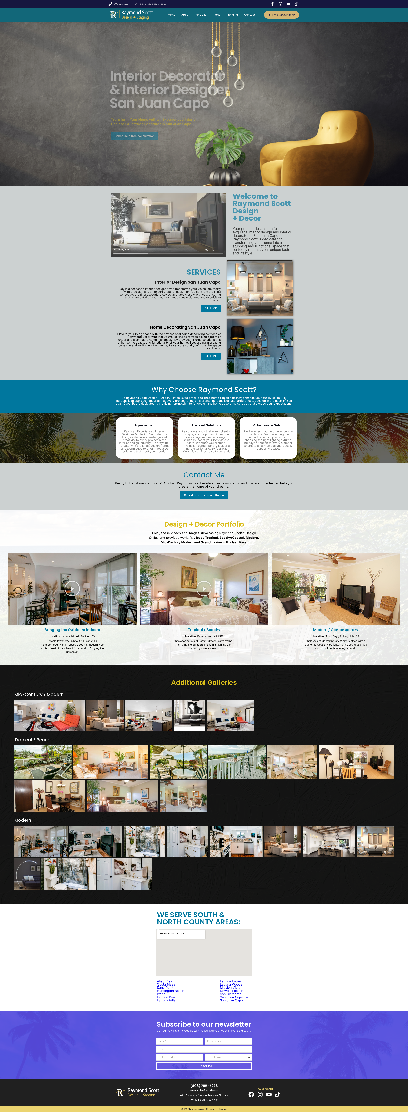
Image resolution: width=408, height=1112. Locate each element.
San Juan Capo (231, 1000)
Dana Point (165, 988)
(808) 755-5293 (204, 1085)
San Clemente (230, 994)
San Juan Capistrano (235, 997)
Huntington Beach (170, 991)
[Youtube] (269, 1094)
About (185, 15)
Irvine (161, 994)
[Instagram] (260, 1094)
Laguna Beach (167, 997)
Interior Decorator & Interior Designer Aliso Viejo (203, 1095)
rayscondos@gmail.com (204, 1090)
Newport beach (231, 991)
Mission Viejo (230, 988)
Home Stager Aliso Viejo (204, 1099)
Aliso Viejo (165, 981)
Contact (249, 15)
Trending (232, 15)
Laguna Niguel (231, 981)
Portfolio (201, 15)
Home (171, 15)
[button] (72, 589)
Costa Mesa (166, 984)
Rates (216, 15)
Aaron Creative (219, 1109)
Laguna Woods (231, 984)
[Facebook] (251, 1094)
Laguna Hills (166, 1000)
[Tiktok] (277, 1094)
